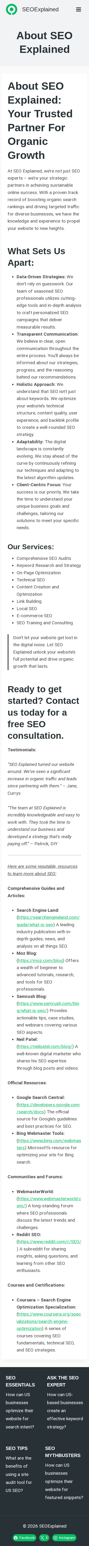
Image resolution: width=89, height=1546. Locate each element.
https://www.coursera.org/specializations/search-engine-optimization (49, 1321)
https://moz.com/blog (40, 960)
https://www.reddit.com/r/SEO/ (49, 1241)
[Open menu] (78, 9)
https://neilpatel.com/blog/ (45, 1046)
